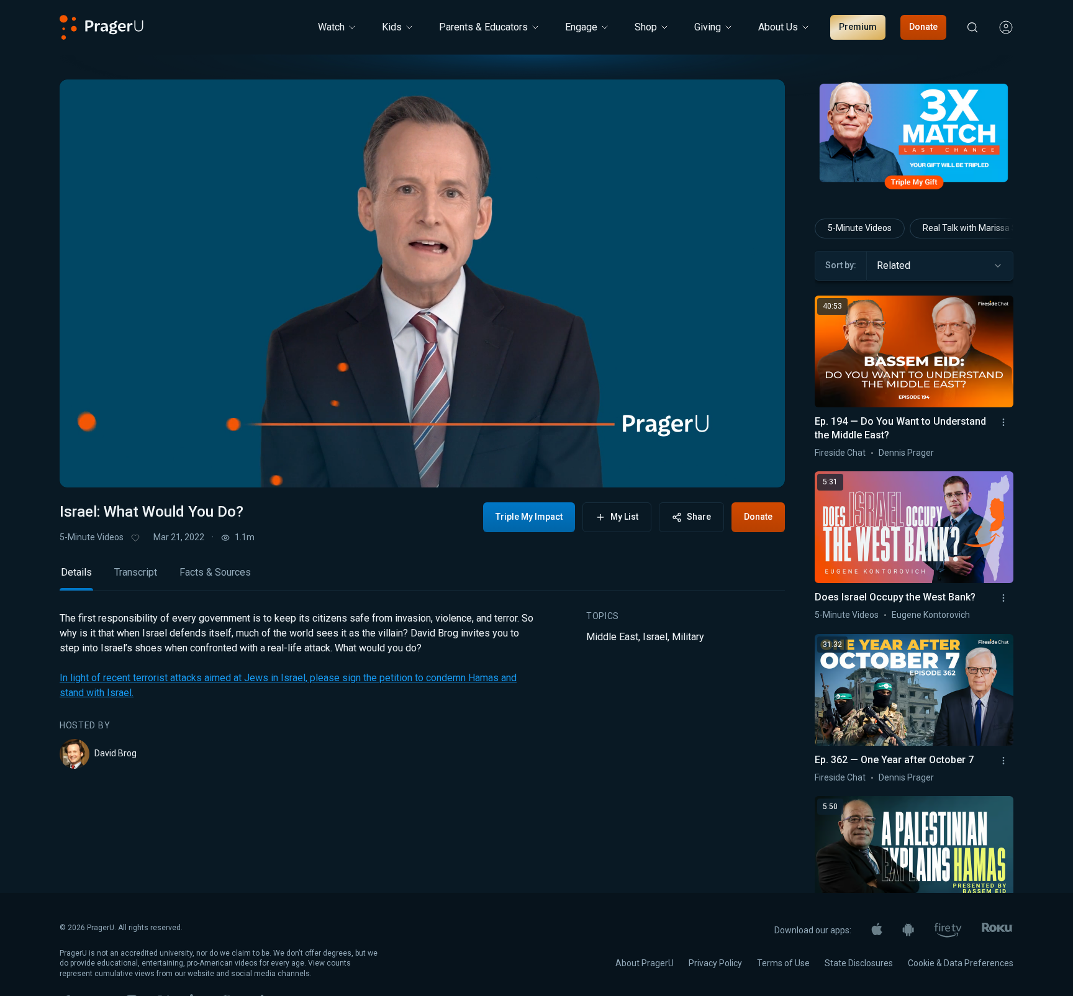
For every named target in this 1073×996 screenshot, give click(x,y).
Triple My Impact (529, 517)
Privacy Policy (715, 963)
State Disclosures (859, 963)
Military (688, 637)
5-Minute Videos (92, 537)
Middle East (612, 637)
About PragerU (644, 963)
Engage (581, 27)
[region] (422, 283)
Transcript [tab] (135, 572)
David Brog (115, 753)
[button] (84, 466)
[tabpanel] (422, 690)
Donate (923, 27)
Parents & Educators (483, 27)
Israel (655, 637)
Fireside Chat (840, 453)
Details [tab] (76, 572)
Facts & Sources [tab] (215, 572)
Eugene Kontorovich (931, 615)
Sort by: (840, 265)
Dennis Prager (906, 453)
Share (699, 517)
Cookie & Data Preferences (960, 963)
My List (624, 517)
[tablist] (422, 577)
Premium (858, 27)
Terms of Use (783, 963)
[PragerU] (101, 27)
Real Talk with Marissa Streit (978, 228)
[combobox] (939, 266)
